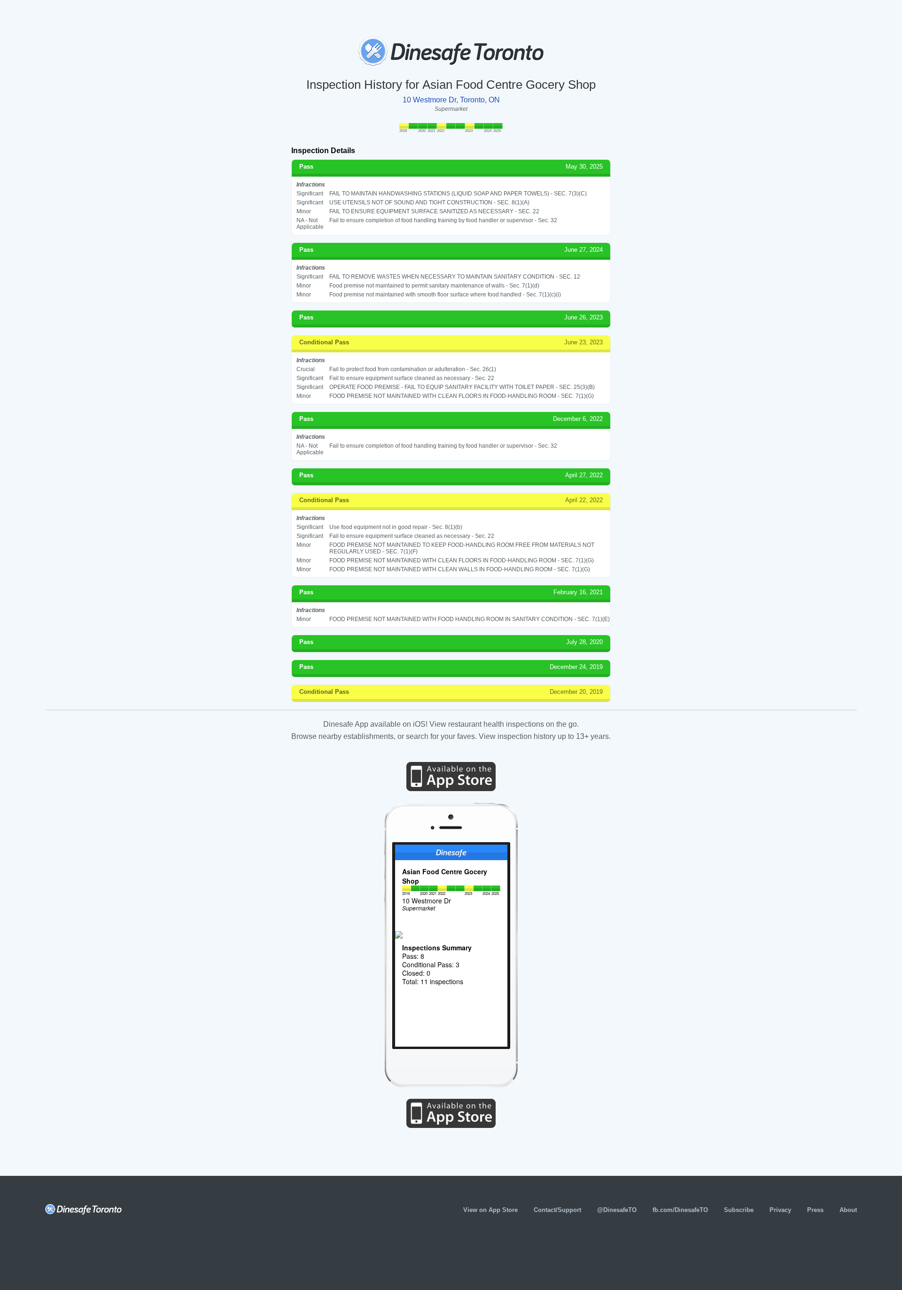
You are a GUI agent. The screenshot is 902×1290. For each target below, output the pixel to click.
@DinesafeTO (617, 1209)
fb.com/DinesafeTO (680, 1209)
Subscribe (739, 1209)
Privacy (780, 1209)
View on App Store (490, 1209)
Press (815, 1209)
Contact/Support (557, 1209)
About (848, 1209)
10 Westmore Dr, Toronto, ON (451, 100)
